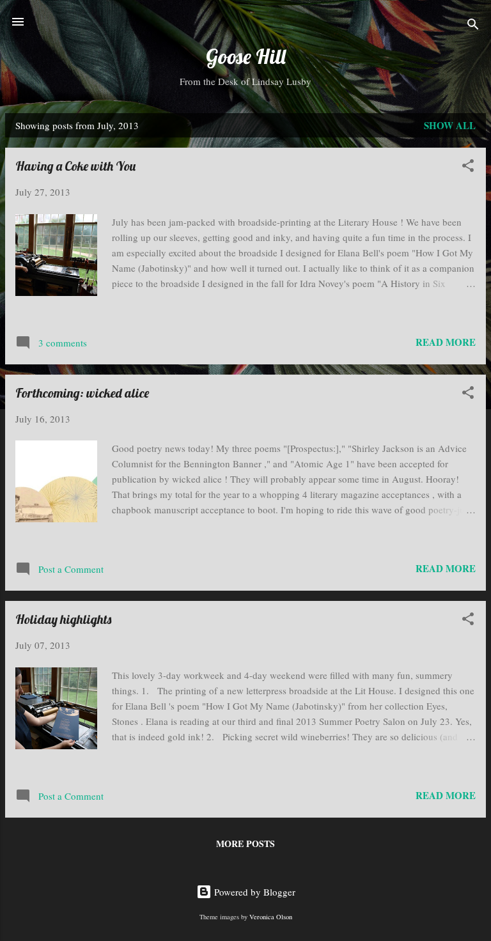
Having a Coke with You (75, 166)
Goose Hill (246, 56)
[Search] (473, 25)
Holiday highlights (63, 619)
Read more (446, 342)
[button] (468, 167)
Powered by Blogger (253, 891)
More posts (245, 843)
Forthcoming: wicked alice (82, 393)
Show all (450, 125)
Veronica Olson (270, 916)
